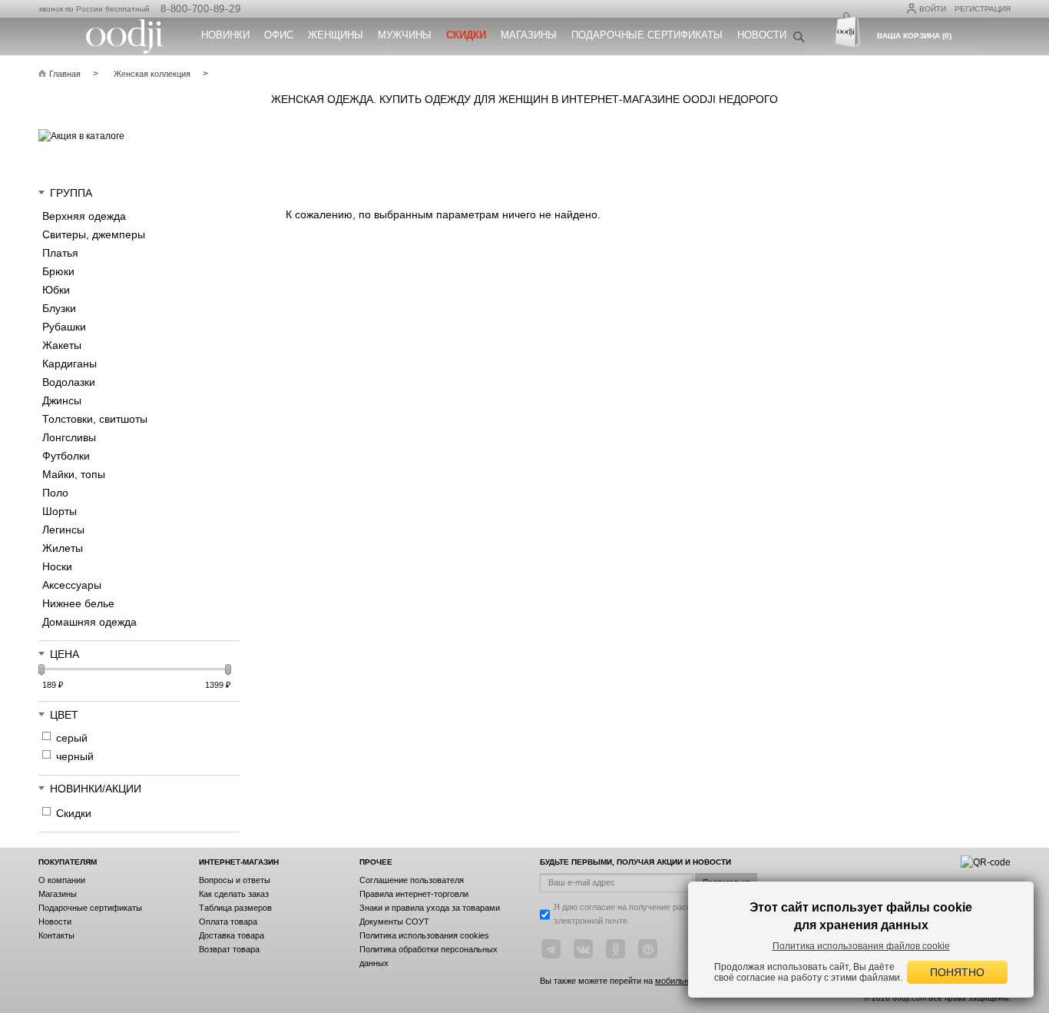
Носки (57, 566)
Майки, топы (73, 474)
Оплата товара (228, 921)
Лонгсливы (69, 437)
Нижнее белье (78, 603)
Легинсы (63, 529)
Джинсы (61, 400)
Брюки (58, 271)
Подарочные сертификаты (647, 35)
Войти (932, 9)
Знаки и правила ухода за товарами (429, 907)
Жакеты (61, 345)
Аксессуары (71, 585)
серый (72, 738)
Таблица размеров (235, 907)
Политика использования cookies (424, 935)
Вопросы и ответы (234, 880)
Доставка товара (231, 935)
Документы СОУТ (394, 921)
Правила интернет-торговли (413, 893)
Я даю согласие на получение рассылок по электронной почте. (638, 913)
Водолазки (68, 382)
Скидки (73, 813)
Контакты (56, 935)
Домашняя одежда (89, 622)
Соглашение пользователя (411, 880)
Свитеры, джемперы (93, 234)
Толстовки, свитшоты (94, 419)
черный (75, 756)
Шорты (59, 511)
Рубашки (64, 327)
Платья (60, 253)
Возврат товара (229, 949)
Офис (278, 35)
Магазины (529, 35)
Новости (761, 35)
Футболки (66, 456)
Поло (55, 493)
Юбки (56, 290)
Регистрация (983, 9)
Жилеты (62, 548)
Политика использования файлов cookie (861, 946)
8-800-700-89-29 (200, 9)
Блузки (59, 308)
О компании (61, 880)
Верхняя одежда (84, 216)
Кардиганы (69, 363)
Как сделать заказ (234, 893)
